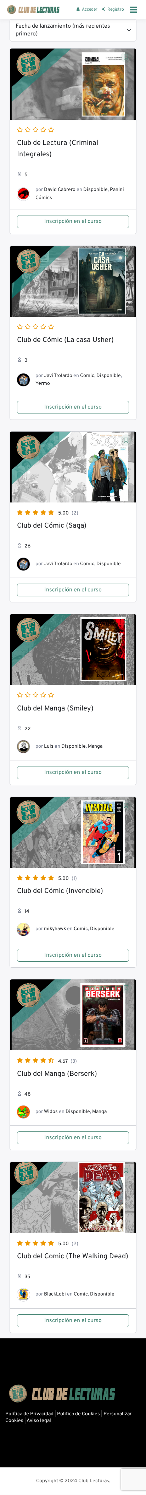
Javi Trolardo (58, 376)
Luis (49, 746)
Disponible (95, 190)
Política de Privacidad (29, 1414)
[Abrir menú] (133, 9)
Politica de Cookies (78, 1414)
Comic (87, 376)
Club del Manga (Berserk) (57, 1074)
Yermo (42, 384)
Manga (95, 746)
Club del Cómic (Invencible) (60, 891)
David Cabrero (59, 190)
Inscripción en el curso (73, 221)
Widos (51, 1112)
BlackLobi (55, 1294)
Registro (115, 9)
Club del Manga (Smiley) (55, 708)
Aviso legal (39, 1421)
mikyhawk (55, 929)
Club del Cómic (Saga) (51, 525)
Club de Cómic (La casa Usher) (65, 340)
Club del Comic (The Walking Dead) (72, 1256)
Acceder (89, 9)
